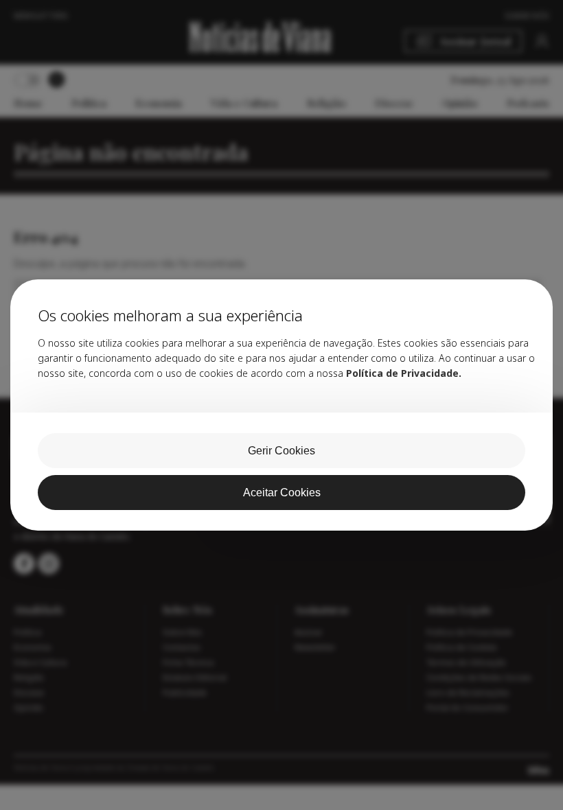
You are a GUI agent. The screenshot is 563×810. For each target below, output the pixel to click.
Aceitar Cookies (282, 492)
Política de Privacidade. (403, 373)
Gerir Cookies (281, 450)
